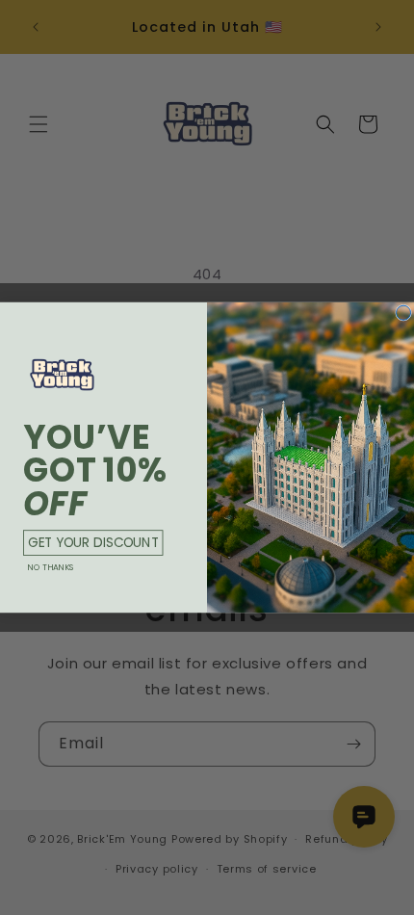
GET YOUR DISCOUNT (93, 542)
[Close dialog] (404, 312)
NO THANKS (50, 567)
